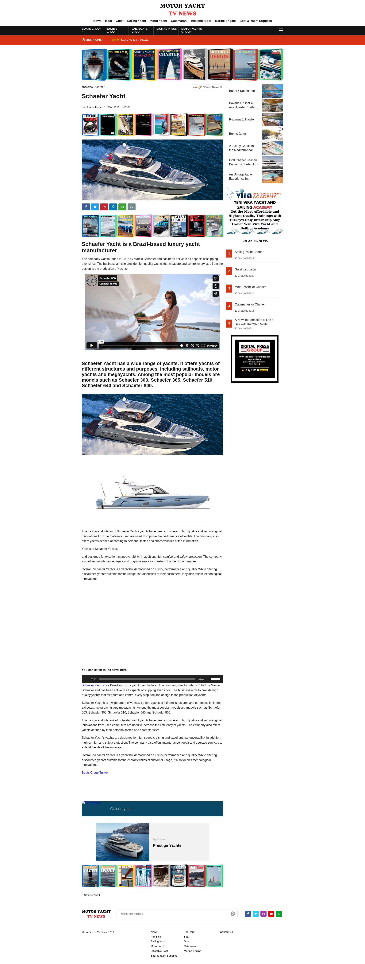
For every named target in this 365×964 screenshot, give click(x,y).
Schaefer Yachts (93, 685)
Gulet (119, 20)
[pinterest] (113, 207)
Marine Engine (225, 20)
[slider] (216, 678)
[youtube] (271, 914)
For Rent (100, 86)
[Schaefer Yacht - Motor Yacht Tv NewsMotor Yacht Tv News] (182, 9)
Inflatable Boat (200, 20)
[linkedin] (104, 207)
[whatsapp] (279, 914)
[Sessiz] (208, 679)
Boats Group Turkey (95, 772)
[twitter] (95, 207)
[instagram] (263, 914)
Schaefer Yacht (92, 895)
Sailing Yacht (136, 20)
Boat (108, 20)
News (97, 20)
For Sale (156, 936)
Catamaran (179, 20)
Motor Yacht (158, 20)
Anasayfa (87, 86)
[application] (152, 679)
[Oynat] (87, 679)
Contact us (226, 931)
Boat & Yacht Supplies (256, 20)
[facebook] (86, 207)
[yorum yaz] (131, 207)
